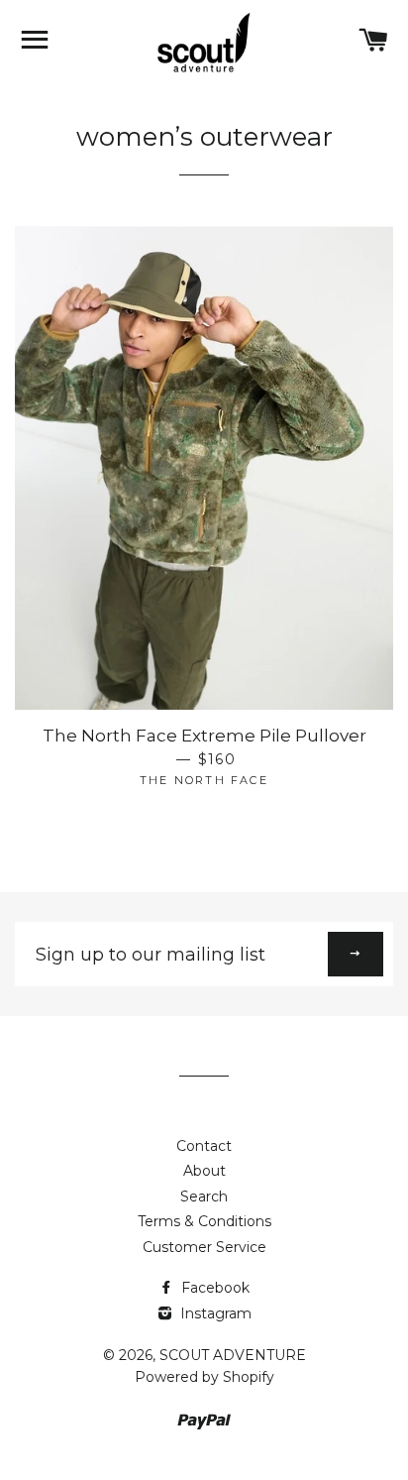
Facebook (213, 1288)
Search (204, 1196)
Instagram (214, 1313)
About (204, 1171)
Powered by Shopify (204, 1377)
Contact (204, 1146)
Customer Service (204, 1247)
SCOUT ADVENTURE (232, 1355)
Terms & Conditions (204, 1221)
